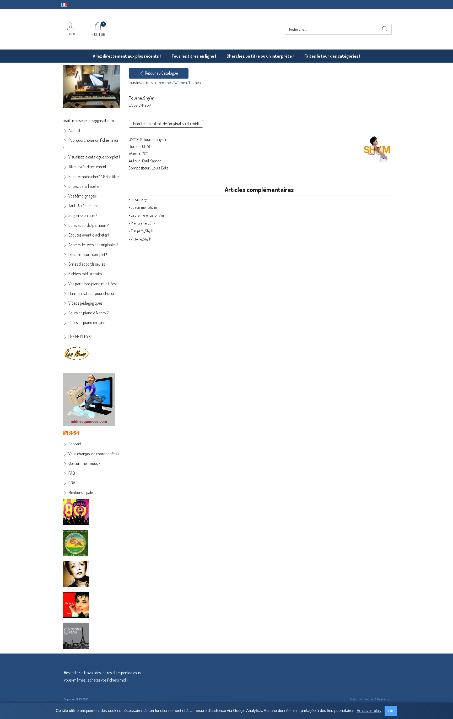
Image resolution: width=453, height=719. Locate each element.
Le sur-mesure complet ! (87, 254)
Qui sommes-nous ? (84, 463)
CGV (71, 482)
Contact (74, 443)
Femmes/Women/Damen (180, 82)
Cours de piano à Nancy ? (88, 312)
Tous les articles (140, 82)
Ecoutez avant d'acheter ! (88, 235)
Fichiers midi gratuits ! (85, 273)
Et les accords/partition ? (88, 225)
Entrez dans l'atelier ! (84, 186)
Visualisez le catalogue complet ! (94, 157)
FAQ (71, 473)
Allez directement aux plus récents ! (127, 56)
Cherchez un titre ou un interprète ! (260, 56)
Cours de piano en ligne (86, 322)
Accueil (74, 130)
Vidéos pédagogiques (85, 303)
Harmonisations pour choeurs (92, 293)
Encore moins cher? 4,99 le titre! (93, 176)
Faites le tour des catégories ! (332, 56)
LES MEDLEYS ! (80, 336)
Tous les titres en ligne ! (193, 56)
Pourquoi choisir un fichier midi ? (90, 144)
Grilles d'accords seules (86, 264)
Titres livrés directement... (88, 166)
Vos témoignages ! (82, 196)
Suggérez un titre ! (82, 215)
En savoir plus (369, 710)
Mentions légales (81, 492)
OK (390, 711)
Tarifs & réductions (83, 205)
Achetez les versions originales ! (93, 244)
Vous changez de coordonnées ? (93, 453)
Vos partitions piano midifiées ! (92, 283)
